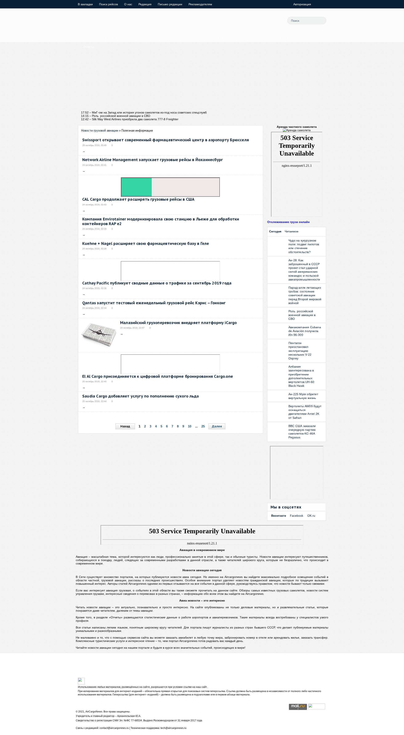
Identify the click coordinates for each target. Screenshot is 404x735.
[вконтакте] (257, 20)
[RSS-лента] (276, 20)
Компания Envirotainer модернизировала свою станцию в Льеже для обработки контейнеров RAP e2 (160, 221)
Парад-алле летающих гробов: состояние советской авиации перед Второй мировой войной (304, 295)
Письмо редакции (170, 4)
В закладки (85, 4)
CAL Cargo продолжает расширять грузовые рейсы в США (138, 199)
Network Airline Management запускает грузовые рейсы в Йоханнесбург (152, 159)
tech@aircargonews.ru (173, 728)
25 (203, 426)
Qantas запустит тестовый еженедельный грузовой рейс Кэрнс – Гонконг (154, 302)
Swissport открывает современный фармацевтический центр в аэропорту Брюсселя (165, 139)
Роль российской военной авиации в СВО (301, 314)
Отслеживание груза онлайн (288, 222)
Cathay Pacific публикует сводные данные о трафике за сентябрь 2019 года (156, 283)
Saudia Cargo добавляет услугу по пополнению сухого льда (140, 396)
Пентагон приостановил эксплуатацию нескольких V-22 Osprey (299, 350)
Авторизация (302, 4)
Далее (217, 426)
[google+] (266, 20)
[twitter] (238, 20)
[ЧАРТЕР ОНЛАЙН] (316, 708)
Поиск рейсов (108, 4)
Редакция (145, 4)
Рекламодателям (200, 4)
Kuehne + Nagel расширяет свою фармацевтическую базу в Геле (145, 243)
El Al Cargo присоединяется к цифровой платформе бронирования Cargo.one (157, 376)
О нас (128, 4)
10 (189, 426)
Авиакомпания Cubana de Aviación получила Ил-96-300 (304, 330)
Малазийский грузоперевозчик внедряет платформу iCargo (178, 322)
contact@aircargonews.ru (114, 728)
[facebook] (247, 20)
